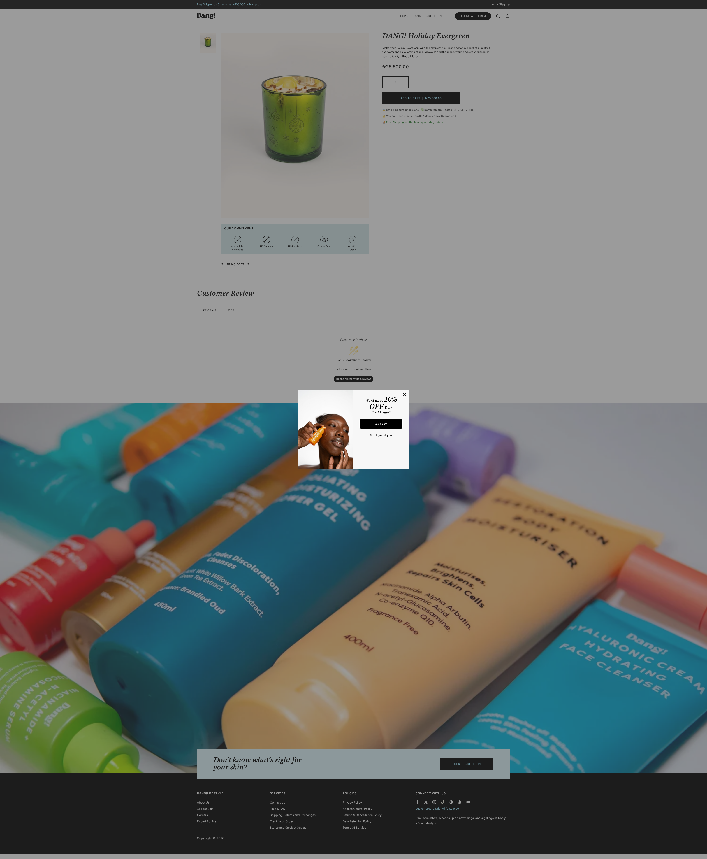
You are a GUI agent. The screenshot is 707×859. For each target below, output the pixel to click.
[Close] (404, 394)
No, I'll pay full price (381, 435)
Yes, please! (381, 423)
